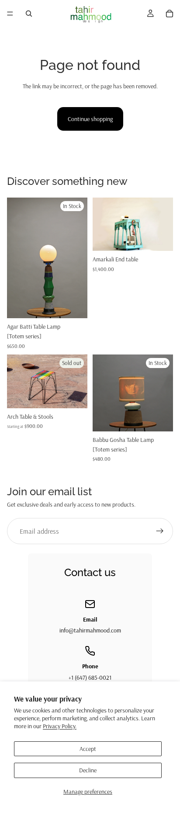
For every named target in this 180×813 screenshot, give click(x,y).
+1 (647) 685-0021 (90, 677)
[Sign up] (160, 531)
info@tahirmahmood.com (90, 630)
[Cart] (169, 13)
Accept (88, 749)
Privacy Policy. (59, 726)
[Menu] (10, 13)
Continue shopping (90, 119)
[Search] (28, 13)
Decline (88, 770)
